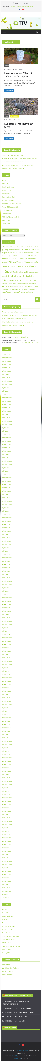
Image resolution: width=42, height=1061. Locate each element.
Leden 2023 (6, 498)
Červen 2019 (6, 641)
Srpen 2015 (6, 794)
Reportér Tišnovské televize (11, 204)
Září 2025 (5, 391)
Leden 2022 (6, 538)
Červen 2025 (6, 401)
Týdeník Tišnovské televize (11, 217)
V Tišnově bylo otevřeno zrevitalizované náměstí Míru (20, 158)
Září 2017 (5, 711)
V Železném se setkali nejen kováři (14, 162)
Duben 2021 (6, 568)
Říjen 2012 (5, 894)
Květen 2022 (6, 524)
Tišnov (35, 286)
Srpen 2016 (6, 754)
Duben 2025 (6, 408)
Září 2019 (5, 631)
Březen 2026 (6, 371)
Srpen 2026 (6, 354)
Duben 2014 (6, 848)
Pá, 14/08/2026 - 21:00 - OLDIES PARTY (15, 1017)
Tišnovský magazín (8, 210)
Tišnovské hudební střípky (11, 207)
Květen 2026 (6, 364)
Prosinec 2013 (7, 861)
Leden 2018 (6, 698)
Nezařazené (6, 194)
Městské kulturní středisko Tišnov (18, 995)
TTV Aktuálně (14, 116)
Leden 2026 (6, 378)
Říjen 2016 (5, 748)
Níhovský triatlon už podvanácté (13, 168)
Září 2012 (5, 898)
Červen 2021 (6, 561)
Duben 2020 (6, 608)
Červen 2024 (6, 441)
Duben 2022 (6, 528)
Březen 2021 (6, 571)
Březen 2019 (6, 651)
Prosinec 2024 (7, 421)
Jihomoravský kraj (7, 256)
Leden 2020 (6, 618)
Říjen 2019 (5, 628)
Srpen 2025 (6, 394)
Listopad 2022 (7, 504)
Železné (30, 292)
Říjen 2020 (5, 588)
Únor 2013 (5, 884)
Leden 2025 (6, 418)
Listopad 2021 (7, 544)
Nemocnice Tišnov (25, 280)
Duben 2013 (6, 878)
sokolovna (15, 286)
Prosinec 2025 (7, 381)
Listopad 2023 (7, 464)
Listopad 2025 (7, 384)
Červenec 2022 (7, 518)
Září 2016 (5, 751)
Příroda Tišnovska (8, 200)
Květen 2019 (6, 644)
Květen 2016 (6, 764)
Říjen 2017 (5, 708)
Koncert (5, 259)
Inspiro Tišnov (7, 253)
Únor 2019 (5, 654)
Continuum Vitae (15, 247)
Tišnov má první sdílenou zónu (12, 155)
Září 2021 (5, 551)
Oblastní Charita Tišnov (9, 283)
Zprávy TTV (6, 224)
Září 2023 (5, 471)
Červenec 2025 (7, 398)
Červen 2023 (6, 481)
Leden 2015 (6, 818)
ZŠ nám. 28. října (11, 292)
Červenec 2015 (7, 798)
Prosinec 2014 (7, 821)
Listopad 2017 (7, 704)
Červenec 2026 (7, 358)
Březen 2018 (6, 691)
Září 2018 (5, 671)
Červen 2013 (6, 871)
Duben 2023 (6, 488)
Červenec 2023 (7, 478)
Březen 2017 (6, 731)
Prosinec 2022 (7, 501)
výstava (14, 289)
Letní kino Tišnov (29, 259)
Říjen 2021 (5, 548)
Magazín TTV (6, 190)
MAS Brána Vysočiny (15, 262)
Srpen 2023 (6, 474)
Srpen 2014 (6, 834)
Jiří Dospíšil (16, 256)
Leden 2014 (6, 858)
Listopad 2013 (7, 864)
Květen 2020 (6, 604)
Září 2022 (5, 511)
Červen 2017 (6, 721)
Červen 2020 (6, 601)
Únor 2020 (5, 614)
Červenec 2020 (7, 598)
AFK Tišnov (6, 247)
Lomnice (4, 262)
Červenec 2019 (7, 638)
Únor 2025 (5, 414)
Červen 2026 (6, 361)
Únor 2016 (5, 774)
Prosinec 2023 (7, 461)
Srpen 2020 (6, 594)
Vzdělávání (8, 289)
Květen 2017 (6, 724)
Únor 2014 (5, 854)
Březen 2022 (6, 531)
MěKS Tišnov (22, 266)
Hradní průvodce (8, 187)
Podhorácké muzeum (23, 283)
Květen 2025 (6, 404)
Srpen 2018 (6, 674)
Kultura (21, 259)
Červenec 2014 (7, 838)
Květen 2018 (6, 684)
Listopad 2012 (7, 891)
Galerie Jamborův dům (27, 247)
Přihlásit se (6, 965)
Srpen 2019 (6, 634)
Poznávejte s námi (8, 197)
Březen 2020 (6, 611)
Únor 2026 (5, 374)
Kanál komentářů (8, 971)
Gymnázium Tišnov (21, 250)
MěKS (12, 266)
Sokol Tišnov (21, 286)
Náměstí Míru (34, 281)
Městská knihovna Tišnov (21, 272)
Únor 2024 (5, 454)
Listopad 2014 (7, 824)
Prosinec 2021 (7, 541)
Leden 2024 (6, 458)
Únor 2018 (5, 694)
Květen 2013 (6, 874)
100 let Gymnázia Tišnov (20, 337)
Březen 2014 (6, 851)
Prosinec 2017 (7, 701)
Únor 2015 (5, 814)
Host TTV (5, 184)
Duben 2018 (6, 688)
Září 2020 (5, 591)
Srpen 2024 (6, 434)
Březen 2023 (6, 491)
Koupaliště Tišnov (13, 259)
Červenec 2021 (7, 558)
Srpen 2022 (6, 514)
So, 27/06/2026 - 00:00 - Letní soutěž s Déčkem (18, 1012)
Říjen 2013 (5, 868)
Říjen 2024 (5, 428)
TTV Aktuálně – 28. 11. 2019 (30, 342)
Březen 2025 (6, 411)
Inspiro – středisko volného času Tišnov (26, 253)
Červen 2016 (6, 761)
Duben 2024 (6, 448)
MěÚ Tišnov (14, 280)
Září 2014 (5, 831)
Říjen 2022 (5, 508)
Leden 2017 (6, 738)
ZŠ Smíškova (23, 292)
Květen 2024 (6, 444)
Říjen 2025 (5, 388)
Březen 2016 (6, 771)
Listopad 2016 (7, 744)
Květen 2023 (6, 484)
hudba (37, 250)
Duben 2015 (6, 808)
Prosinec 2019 (7, 621)
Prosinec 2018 (7, 661)
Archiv (7, 65)
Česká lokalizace (7, 975)
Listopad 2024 (7, 424)
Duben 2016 (6, 768)
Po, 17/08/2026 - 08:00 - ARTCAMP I (14, 1021)
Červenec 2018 (7, 678)
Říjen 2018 (5, 668)
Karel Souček (22, 256)
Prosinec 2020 (7, 581)
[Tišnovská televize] (21, 19)
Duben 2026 (6, 368)
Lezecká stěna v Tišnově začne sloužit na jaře (18, 75)
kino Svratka (32, 255)
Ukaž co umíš (6, 220)
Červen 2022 (6, 521)
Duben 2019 (6, 648)
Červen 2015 (6, 801)
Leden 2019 (6, 658)
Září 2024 (5, 431)
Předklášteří (7, 286)
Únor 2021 (5, 574)
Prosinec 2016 (7, 741)
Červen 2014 (6, 841)
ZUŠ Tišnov (21, 289)
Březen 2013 (6, 881)
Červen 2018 (6, 681)
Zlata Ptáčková (19, 69)
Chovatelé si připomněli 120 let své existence (17, 165)
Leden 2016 (6, 778)
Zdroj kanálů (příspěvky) (10, 968)
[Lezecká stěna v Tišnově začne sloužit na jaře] (21, 56)
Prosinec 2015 (7, 781)
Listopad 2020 (7, 584)
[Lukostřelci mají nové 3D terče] (21, 106)
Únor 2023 (5, 494)
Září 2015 (5, 791)
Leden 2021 (6, 578)
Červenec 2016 (7, 758)
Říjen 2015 (5, 788)
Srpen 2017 (6, 714)
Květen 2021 (6, 564)
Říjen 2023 (5, 468)
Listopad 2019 (7, 624)
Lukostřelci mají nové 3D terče (18, 125)
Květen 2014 (6, 844)
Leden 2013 (6, 888)
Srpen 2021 (6, 554)
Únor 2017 (5, 734)
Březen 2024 (6, 451)
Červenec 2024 (7, 438)
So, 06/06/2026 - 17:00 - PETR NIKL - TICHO (17, 1008)
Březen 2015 (6, 811)
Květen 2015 (6, 804)
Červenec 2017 (7, 718)
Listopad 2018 (7, 664)
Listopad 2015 (7, 784)
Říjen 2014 (5, 828)
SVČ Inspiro (28, 287)
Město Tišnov (10, 1028)
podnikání (33, 283)
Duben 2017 (6, 728)
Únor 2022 (5, 534)
